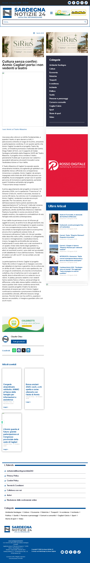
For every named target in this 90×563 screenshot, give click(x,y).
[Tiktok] (86, 2)
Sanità (52, 95)
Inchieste (53, 88)
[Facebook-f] (73, 2)
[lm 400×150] (78, 15)
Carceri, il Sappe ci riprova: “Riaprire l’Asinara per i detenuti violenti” (71, 247)
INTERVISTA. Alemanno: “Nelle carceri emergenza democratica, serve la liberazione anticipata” (71, 258)
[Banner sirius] (23, 56)
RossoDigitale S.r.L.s (18, 548)
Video (51, 117)
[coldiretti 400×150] (62, 15)
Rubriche (53, 76)
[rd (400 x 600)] (67, 196)
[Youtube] (77, 2)
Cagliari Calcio (55, 106)
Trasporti (52, 80)
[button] (14, 350)
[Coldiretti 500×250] (67, 285)
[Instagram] (82, 2)
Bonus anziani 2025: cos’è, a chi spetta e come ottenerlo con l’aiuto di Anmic (34, 389)
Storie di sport (55, 114)
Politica (52, 91)
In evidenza (54, 84)
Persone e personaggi (58, 99)
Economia (53, 73)
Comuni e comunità (57, 102)
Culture (52, 69)
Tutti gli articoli (19, 342)
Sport (51, 110)
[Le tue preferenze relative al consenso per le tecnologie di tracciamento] (2, 422)
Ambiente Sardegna (57, 65)
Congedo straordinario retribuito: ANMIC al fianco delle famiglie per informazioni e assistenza (11, 392)
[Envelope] (69, 2)
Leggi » (5, 407)
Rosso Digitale (52, 551)
